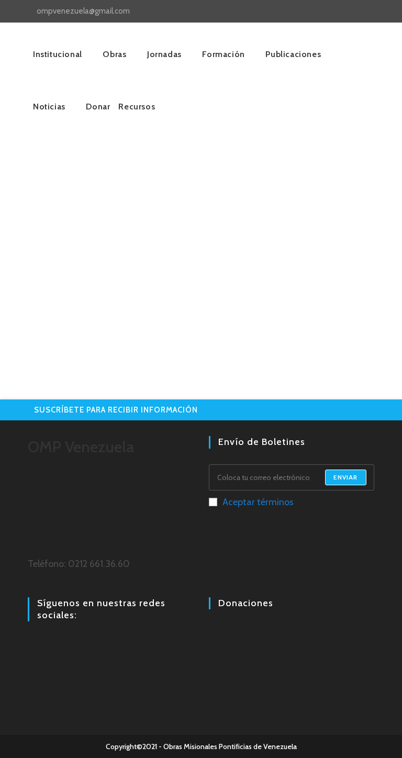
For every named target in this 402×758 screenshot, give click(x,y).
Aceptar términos (258, 502)
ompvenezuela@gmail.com (83, 11)
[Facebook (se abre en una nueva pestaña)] (343, 11)
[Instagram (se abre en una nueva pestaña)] (355, 11)
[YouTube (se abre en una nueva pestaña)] (367, 11)
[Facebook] (34, 644)
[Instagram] (46, 644)
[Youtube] (59, 644)
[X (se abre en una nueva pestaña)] (331, 11)
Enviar (345, 477)
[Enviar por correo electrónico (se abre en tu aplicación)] (377, 11)
